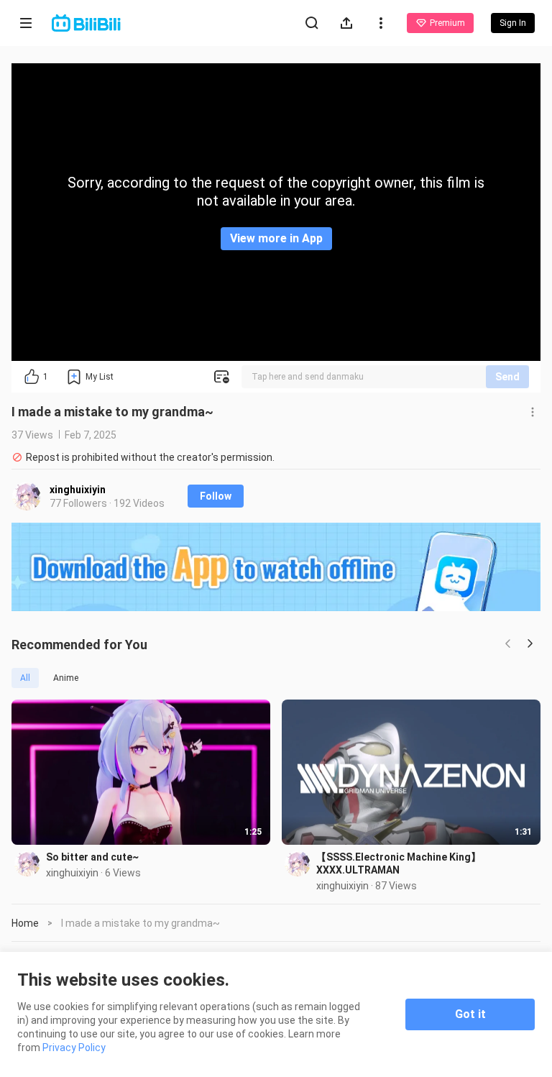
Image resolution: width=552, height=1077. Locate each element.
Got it (470, 1014)
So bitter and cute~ (92, 857)
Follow (215, 496)
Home (25, 923)
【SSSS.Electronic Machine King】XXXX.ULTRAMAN (398, 863)
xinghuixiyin (78, 489)
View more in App (276, 238)
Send (507, 376)
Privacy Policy (74, 1047)
